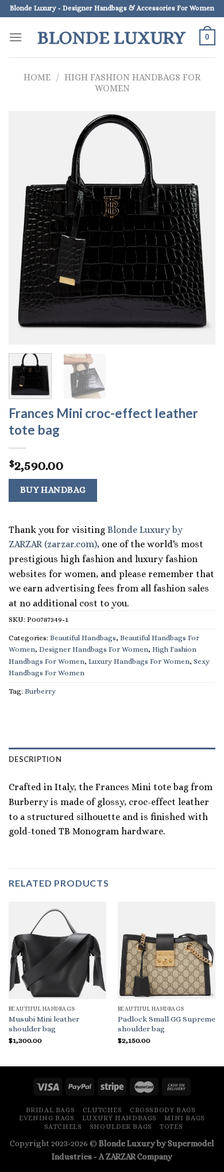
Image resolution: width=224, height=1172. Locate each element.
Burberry (40, 691)
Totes (171, 1127)
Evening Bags (46, 1118)
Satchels (63, 1127)
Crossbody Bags (163, 1110)
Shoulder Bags (121, 1127)
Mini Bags (184, 1118)
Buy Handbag (53, 490)
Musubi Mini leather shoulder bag (44, 1024)
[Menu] (15, 37)
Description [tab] (35, 759)
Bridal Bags (50, 1110)
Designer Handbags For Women (93, 649)
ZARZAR (121, 1156)
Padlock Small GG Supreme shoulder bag (166, 1024)
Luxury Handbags (119, 1118)
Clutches (102, 1110)
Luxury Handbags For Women (139, 661)
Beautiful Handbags (83, 637)
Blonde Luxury (111, 37)
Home (37, 77)
